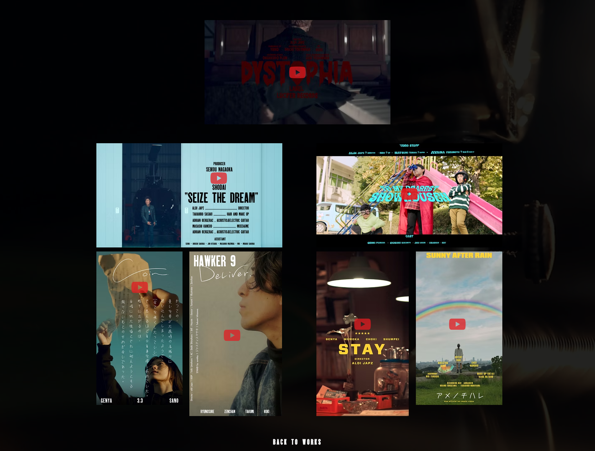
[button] (297, 442)
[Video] (297, 72)
